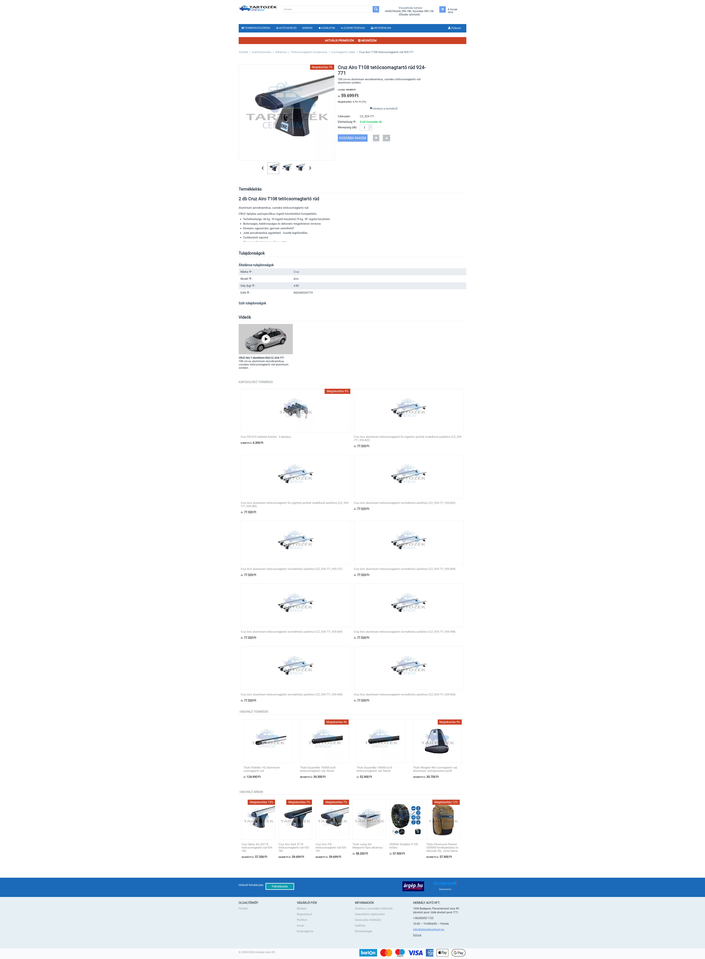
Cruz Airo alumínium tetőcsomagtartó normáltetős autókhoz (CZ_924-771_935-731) (291, 569)
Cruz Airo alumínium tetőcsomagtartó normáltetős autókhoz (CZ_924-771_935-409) (404, 569)
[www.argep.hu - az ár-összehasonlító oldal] (413, 886)
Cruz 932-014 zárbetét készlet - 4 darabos (266, 436)
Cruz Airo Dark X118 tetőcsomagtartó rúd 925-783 (294, 848)
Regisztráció (304, 914)
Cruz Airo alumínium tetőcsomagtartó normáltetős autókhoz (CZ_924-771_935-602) (404, 503)
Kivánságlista (305, 931)
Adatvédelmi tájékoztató (370, 914)
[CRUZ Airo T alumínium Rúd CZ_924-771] (266, 339)
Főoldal (243, 908)
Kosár (300, 925)
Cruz (296, 271)
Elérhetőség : (347, 122)
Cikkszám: (344, 116)
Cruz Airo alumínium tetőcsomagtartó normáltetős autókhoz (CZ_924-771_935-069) (291, 631)
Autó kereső (288, 28)
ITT (455, 912)
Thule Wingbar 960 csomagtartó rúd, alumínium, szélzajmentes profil (435, 769)
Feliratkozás (280, 886)
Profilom (302, 920)
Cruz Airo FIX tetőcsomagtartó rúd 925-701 (331, 848)
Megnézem (369, 40)
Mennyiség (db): (347, 127)
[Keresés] (376, 9)
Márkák (307, 28)
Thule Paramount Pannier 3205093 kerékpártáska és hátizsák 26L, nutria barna (442, 848)
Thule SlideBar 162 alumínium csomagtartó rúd (261, 769)
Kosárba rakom (352, 138)
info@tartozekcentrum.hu (428, 929)
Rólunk (417, 935)
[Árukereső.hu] (445, 884)
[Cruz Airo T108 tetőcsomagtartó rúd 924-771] (286, 112)
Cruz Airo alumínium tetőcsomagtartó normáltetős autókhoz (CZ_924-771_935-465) (404, 694)
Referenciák (382, 28)
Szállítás (360, 925)
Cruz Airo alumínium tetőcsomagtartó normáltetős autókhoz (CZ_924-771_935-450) (291, 694)
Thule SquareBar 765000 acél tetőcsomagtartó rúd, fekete (318, 769)
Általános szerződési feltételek (374, 908)
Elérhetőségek (363, 931)
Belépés (302, 908)
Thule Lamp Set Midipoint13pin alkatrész (367, 846)
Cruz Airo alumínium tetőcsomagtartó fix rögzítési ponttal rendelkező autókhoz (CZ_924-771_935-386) (295, 504)
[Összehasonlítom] (386, 138)
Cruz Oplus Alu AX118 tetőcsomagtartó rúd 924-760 (257, 848)
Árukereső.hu (445, 889)
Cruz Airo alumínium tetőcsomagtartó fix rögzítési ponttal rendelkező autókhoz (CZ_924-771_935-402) (408, 438)
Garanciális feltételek (368, 920)
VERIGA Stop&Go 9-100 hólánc (403, 846)
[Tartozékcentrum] (258, 8)
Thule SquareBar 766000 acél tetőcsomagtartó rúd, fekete (374, 769)
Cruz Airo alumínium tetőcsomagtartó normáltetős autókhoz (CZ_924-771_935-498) (404, 631)
